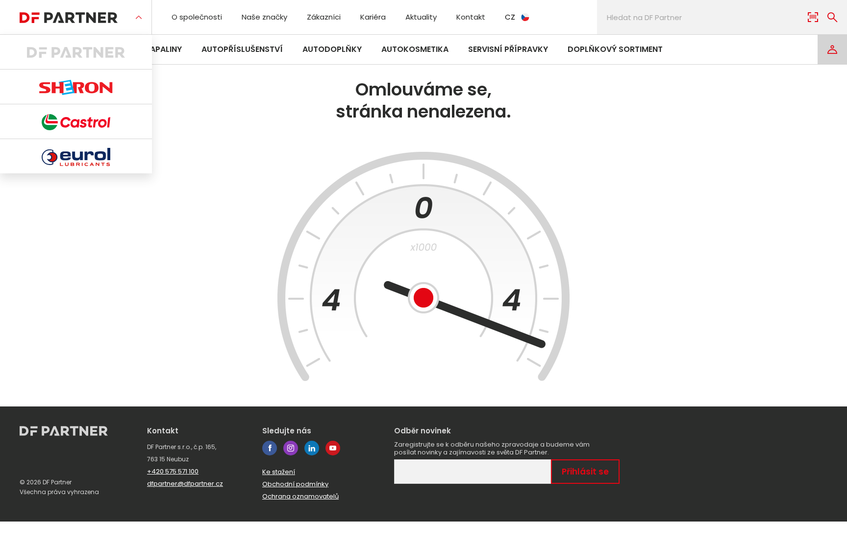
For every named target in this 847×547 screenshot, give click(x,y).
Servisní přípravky (508, 49)
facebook (269, 448)
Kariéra (373, 17)
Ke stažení (278, 471)
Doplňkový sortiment (615, 49)
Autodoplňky (332, 49)
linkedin (311, 448)
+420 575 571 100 (173, 471)
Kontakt (470, 17)
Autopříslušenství (242, 49)
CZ (510, 17)
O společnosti (197, 17)
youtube (332, 448)
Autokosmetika (414, 49)
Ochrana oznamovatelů (300, 496)
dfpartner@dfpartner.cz (185, 483)
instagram (290, 448)
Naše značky (264, 17)
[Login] (832, 49)
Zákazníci (324, 17)
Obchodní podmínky (295, 484)
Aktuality (421, 17)
